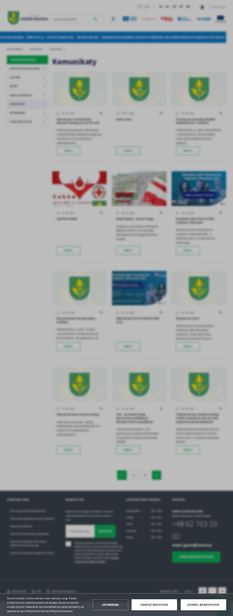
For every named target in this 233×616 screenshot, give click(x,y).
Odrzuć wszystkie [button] (154, 605)
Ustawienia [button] (110, 605)
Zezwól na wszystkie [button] (203, 605)
